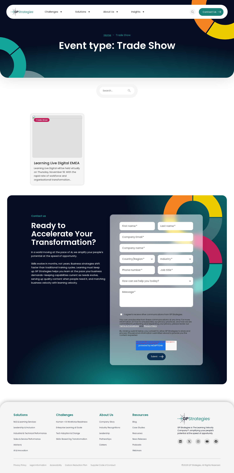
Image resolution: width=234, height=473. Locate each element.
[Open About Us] (117, 12)
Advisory (18, 444)
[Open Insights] (143, 12)
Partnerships (105, 439)
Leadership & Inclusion (24, 427)
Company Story (107, 421)
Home (107, 35)
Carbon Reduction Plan (76, 465)
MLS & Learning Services (25, 421)
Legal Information (38, 465)
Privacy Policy (150, 326)
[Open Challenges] (61, 12)
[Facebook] (216, 441)
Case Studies (138, 427)
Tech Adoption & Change (68, 433)
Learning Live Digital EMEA (56, 163)
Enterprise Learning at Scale (69, 427)
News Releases (139, 439)
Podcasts (136, 444)
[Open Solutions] (89, 12)
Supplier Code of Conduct (103, 465)
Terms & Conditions (129, 326)
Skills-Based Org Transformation (71, 439)
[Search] (193, 12)
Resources (137, 433)
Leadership (104, 433)
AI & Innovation (21, 450)
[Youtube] (207, 441)
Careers (103, 444)
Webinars (137, 450)
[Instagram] (198, 441)
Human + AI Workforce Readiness (71, 421)
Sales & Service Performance (27, 439)
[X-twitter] (189, 441)
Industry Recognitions (109, 427)
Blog (134, 421)
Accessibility (56, 465)
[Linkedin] (180, 441)
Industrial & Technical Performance (30, 433)
